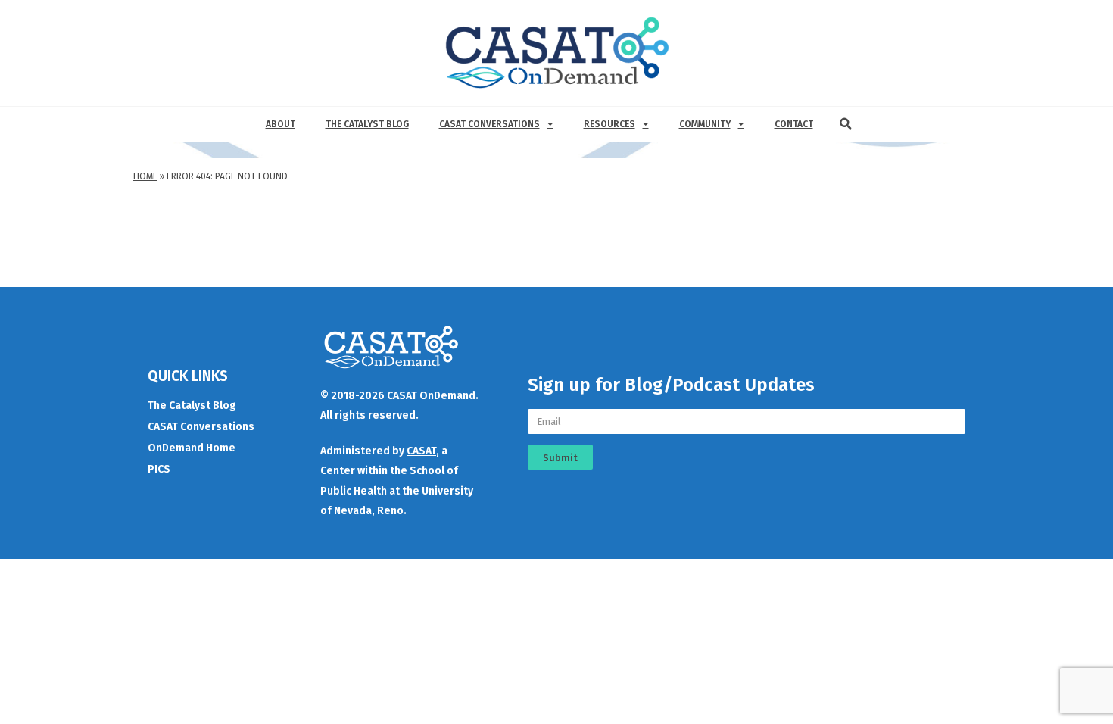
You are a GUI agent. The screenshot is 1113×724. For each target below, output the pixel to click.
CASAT (421, 451)
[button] (845, 124)
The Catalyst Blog (367, 124)
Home (145, 176)
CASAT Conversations (489, 124)
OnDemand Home (191, 448)
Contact (794, 124)
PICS (159, 469)
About (280, 124)
